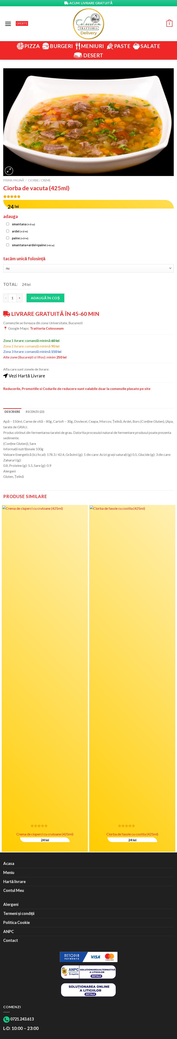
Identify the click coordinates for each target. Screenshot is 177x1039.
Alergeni (10, 904)
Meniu (8, 872)
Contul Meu (13, 890)
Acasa (8, 863)
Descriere (12, 411)
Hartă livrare (14, 881)
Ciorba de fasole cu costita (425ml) (132, 834)
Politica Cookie (16, 922)
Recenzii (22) (35, 411)
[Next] (173, 678)
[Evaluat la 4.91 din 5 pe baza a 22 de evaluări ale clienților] (88, 196)
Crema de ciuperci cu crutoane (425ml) (44, 834)
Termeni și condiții (18, 913)
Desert (93, 55)
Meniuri (92, 46)
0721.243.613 (22, 1019)
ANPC (8, 931)
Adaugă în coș (45, 298)
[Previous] (3, 678)
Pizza (32, 46)
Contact (10, 940)
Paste (122, 46)
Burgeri (61, 46)
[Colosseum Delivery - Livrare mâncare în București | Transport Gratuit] (88, 24)
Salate (150, 46)
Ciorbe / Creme (39, 180)
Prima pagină (13, 180)
